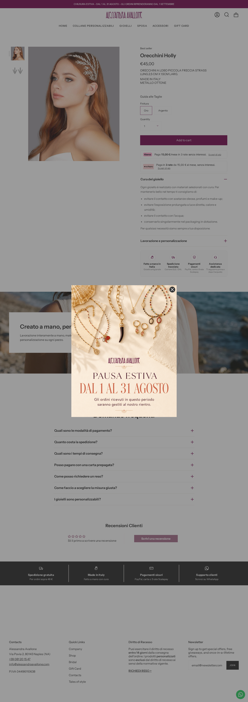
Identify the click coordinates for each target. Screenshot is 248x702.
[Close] (172, 289)
